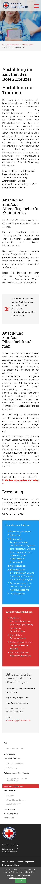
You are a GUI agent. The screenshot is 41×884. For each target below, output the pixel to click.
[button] (36, 5)
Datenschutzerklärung (18, 877)
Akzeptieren (20, 881)
